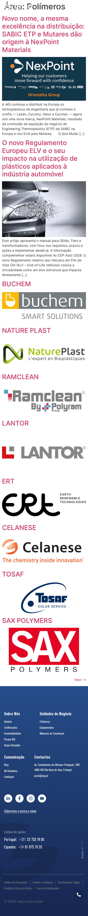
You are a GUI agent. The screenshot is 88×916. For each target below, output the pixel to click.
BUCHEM (16, 284)
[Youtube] (42, 798)
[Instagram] (31, 798)
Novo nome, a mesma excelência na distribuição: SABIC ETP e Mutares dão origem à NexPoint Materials (43, 34)
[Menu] (81, 7)
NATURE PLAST (26, 330)
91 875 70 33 (30, 846)
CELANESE (19, 528)
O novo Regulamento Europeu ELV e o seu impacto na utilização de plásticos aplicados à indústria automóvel (40, 158)
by (82, 853)
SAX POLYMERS (27, 620)
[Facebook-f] (19, 798)
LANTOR (15, 423)
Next (80, 680)
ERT (8, 481)
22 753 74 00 (31, 839)
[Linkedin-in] (8, 798)
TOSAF (13, 574)
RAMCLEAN (20, 377)
